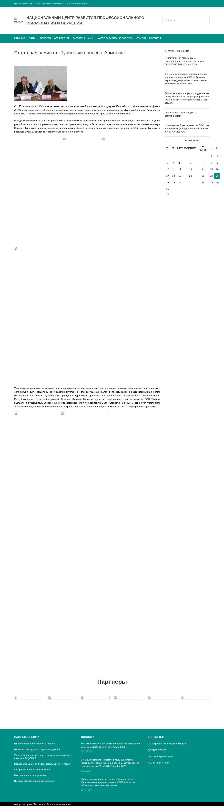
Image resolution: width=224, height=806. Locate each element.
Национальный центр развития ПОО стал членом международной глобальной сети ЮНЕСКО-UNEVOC (187, 128)
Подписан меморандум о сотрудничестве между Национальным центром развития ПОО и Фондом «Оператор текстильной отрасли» (108, 782)
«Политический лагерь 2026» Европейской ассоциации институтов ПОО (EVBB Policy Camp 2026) (184, 61)
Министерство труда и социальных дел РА (37, 749)
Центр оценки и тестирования (30, 775)
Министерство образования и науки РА (35, 743)
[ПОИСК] (206, 20)
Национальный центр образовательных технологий (42, 763)
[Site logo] (18, 20)
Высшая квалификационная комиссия (34, 781)
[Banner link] (28, 703)
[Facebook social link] (208, 3)
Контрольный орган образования (32, 769)
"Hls (167, 193)
